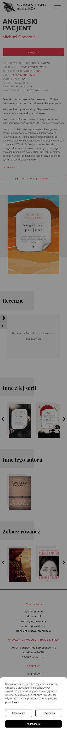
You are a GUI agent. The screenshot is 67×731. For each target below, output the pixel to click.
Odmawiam (18, 713)
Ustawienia (48, 713)
